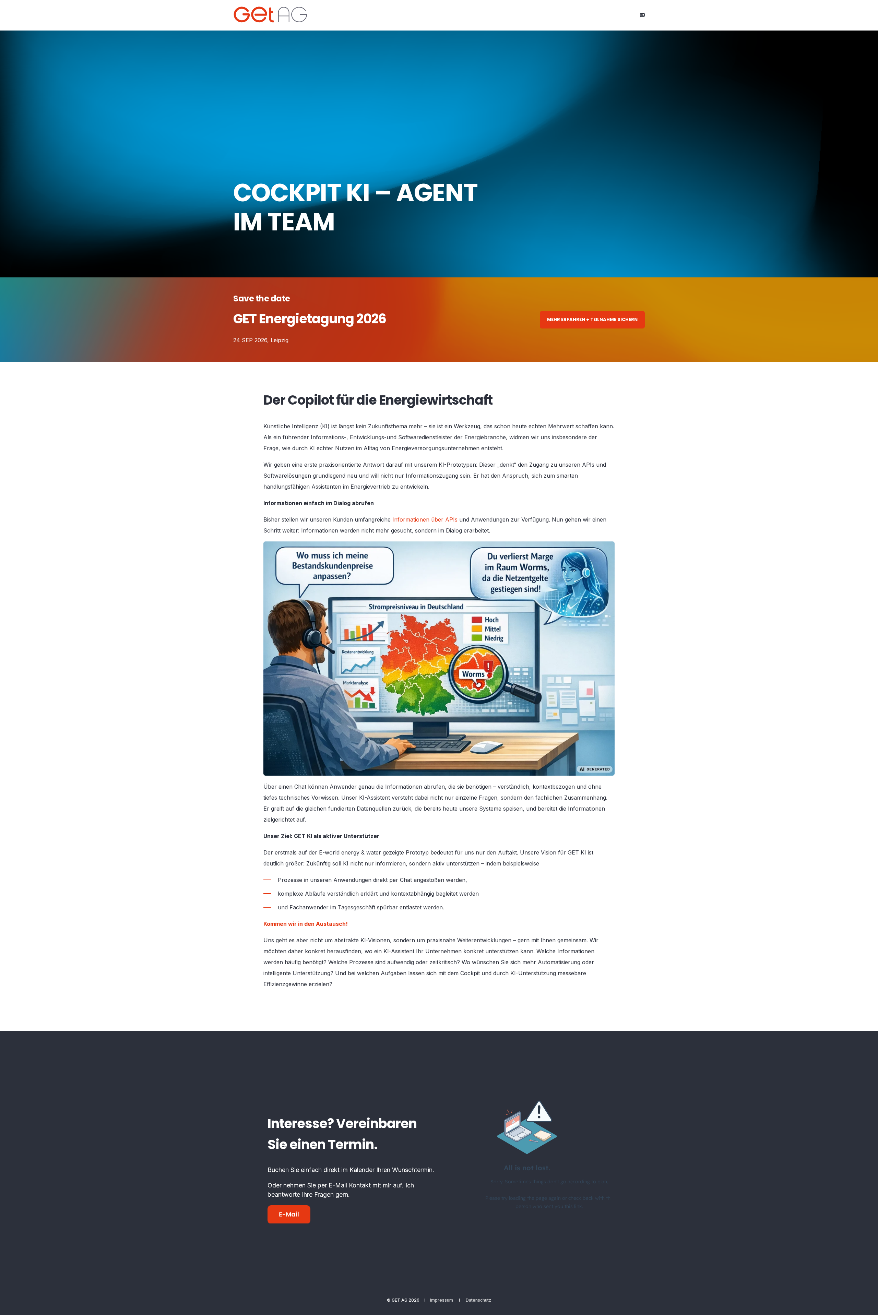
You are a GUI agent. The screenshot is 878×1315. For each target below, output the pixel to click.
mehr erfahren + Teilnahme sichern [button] (592, 319)
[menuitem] (441, 1300)
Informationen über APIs (425, 519)
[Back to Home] (274, 14)
